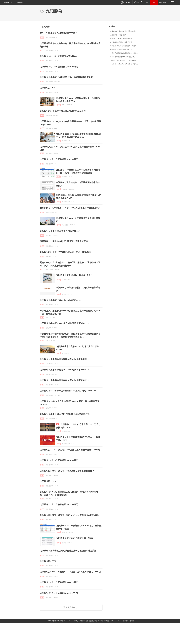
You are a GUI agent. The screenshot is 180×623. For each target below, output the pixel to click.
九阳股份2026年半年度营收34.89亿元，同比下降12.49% (65, 252)
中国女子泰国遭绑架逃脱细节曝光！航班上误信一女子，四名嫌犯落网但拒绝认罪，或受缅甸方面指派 (125, 53)
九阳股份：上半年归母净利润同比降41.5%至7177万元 (64, 414)
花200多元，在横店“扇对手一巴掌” (121, 38)
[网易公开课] (128, 2)
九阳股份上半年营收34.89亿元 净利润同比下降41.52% (64, 323)
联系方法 (82, 621)
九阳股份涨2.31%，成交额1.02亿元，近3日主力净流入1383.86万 (69, 515)
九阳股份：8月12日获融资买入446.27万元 (59, 582)
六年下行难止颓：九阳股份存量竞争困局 (59, 33)
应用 (12, 2)
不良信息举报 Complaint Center (113, 621)
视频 (58, 431)
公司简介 (76, 621)
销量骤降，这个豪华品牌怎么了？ (121, 49)
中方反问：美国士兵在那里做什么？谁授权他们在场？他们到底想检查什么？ (125, 64)
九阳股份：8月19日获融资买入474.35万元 (59, 460)
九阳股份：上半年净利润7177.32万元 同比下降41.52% (64, 359)
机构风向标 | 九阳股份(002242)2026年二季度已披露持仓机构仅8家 (70, 208)
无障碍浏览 (19, 2)
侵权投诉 (131, 621)
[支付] (142, 2)
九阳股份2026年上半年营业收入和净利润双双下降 (63, 111)
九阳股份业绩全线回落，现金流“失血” (74, 275)
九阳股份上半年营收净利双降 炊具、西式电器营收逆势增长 (67, 77)
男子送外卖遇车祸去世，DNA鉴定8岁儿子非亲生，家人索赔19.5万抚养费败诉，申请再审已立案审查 (125, 57)
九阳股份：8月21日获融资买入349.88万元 (59, 159)
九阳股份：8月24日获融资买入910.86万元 (59, 66)
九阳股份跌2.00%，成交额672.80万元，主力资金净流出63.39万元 (70, 450)
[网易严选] (136, 2)
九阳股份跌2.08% (48, 481)
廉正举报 (125, 621)
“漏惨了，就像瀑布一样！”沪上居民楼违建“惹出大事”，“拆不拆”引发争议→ (125, 60)
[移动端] (122, 2)
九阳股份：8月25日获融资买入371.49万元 (59, 56)
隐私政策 (100, 621)
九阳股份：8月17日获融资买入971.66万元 (59, 504)
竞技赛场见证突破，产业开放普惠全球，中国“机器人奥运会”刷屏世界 (125, 31)
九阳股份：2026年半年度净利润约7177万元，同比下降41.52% (68, 391)
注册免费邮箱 (162, 2)
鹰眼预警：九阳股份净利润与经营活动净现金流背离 (64, 241)
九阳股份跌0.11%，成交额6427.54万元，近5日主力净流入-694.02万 (70, 572)
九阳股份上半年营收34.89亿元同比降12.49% (60, 300)
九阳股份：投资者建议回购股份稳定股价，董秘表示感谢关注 (68, 550)
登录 (154, 2)
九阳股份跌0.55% (48, 561)
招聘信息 (88, 621)
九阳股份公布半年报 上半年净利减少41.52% (60, 231)
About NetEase (68, 621)
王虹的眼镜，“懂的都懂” (118, 35)
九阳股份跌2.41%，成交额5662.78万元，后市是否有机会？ (67, 471)
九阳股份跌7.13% (48, 88)
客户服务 (94, 621)
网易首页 (6, 2)
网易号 (42, 37)
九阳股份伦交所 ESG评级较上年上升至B (74, 538)
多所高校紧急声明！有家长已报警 (121, 42)
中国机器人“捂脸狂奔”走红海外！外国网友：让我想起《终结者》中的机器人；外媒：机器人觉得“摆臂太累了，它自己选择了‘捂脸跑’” (125, 46)
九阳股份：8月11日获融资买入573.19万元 (59, 593)
